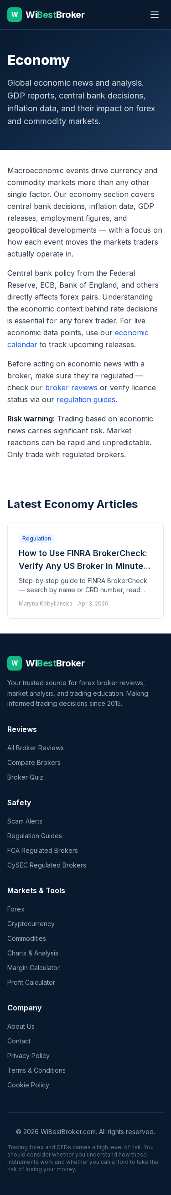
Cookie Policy (28, 1085)
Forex (16, 909)
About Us (21, 1026)
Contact (19, 1041)
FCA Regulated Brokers (42, 850)
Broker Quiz (25, 777)
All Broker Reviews (35, 748)
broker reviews (71, 387)
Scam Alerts (24, 821)
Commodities (26, 938)
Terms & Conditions (36, 1070)
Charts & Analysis (32, 953)
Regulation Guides (34, 836)
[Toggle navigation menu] (154, 14)
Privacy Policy (28, 1055)
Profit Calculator (31, 982)
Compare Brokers (34, 762)
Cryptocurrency (31, 924)
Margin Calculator (33, 967)
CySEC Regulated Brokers (46, 865)
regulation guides (86, 399)
